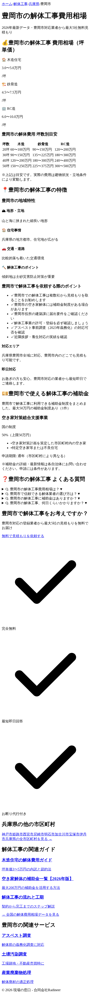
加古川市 (62, 834)
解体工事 (20, 4)
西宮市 (28, 834)
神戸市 (7, 834)
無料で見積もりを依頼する (23, 536)
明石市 (49, 834)
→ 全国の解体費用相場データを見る (30, 914)
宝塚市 (74, 834)
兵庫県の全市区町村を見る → (28, 839)
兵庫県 (34, 4)
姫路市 (17, 834)
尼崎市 (39, 834)
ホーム (7, 4)
